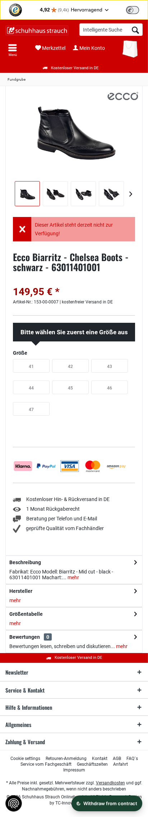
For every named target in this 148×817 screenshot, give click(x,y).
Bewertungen (24, 637)
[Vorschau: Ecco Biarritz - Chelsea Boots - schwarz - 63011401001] (27, 193)
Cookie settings (25, 758)
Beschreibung (25, 562)
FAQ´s (132, 758)
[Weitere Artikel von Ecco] (123, 96)
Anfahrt (120, 764)
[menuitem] (12, 50)
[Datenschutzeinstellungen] (13, 803)
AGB (117, 758)
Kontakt (99, 758)
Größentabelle (26, 614)
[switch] (132, 10)
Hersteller (20, 591)
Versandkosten (110, 782)
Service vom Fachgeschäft (45, 764)
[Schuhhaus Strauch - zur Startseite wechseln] (37, 30)
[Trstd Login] (137, 9)
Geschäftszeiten (92, 764)
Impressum (74, 770)
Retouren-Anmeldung (66, 758)
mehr (72, 577)
